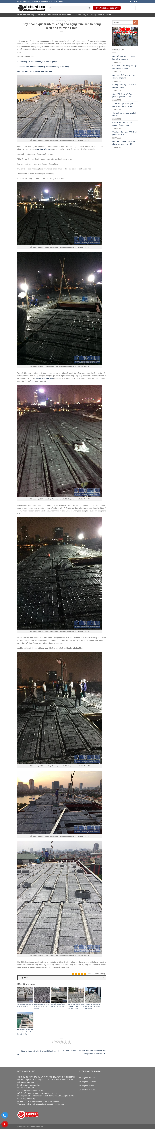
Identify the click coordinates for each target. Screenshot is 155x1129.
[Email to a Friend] (61, 1042)
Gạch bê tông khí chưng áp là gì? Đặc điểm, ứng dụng (124, 67)
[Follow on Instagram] (132, 1)
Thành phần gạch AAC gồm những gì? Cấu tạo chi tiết (122, 105)
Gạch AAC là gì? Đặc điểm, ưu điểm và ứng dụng (123, 76)
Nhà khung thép (54, 15)
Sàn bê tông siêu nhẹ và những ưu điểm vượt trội (37, 62)
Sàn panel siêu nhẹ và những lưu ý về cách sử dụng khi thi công (43, 67)
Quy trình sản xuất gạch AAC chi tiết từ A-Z (124, 114)
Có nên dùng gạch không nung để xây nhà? (25, 1005)
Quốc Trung (69, 34)
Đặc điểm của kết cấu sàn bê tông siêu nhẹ (34, 71)
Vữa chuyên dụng (81, 15)
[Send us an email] (136, 1)
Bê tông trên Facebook (87, 1082)
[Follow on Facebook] (130, 1)
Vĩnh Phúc (69, 21)
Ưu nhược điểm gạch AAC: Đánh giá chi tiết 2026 (124, 133)
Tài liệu (94, 15)
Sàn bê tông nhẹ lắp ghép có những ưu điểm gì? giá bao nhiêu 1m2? (76, 1006)
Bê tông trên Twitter (86, 1086)
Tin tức (101, 15)
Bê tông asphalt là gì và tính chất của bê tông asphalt (41, 1006)
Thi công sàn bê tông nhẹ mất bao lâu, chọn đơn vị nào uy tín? (92, 1006)
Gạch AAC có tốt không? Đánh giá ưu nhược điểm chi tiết (123, 143)
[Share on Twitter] (58, 1042)
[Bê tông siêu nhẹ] (31, 8)
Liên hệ (108, 15)
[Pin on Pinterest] (65, 1042)
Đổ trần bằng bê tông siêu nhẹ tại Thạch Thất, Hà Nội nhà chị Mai (25, 1032)
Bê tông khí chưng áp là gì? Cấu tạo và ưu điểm (124, 86)
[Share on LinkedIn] (69, 1042)
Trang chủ (21, 15)
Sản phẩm (41, 15)
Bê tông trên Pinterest (87, 1078)
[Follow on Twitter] (134, 1)
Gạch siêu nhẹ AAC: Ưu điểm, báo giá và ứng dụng (123, 57)
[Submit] (89, 8)
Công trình (66, 15)
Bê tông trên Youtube (87, 1090)
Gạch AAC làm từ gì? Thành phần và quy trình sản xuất (122, 95)
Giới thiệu (31, 15)
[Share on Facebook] (54, 1042)
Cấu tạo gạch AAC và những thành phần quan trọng (123, 124)
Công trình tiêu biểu (58, 21)
